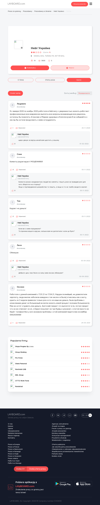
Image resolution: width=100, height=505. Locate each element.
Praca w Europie (14, 444)
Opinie (78, 80)
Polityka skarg (57, 454)
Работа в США (14, 461)
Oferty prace (50, 80)
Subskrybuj (31, 68)
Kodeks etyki (57, 456)
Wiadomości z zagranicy (61, 440)
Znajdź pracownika (59, 431)
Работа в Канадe (14, 463)
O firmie (21, 80)
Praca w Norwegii (14, 451)
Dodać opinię (15, 93)
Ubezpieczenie (13, 431)
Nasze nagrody (14, 435)
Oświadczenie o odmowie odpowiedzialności (69, 449)
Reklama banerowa (15, 433)
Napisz (71, 68)
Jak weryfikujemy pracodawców (64, 447)
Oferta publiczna (58, 444)
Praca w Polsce (13, 447)
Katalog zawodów (58, 433)
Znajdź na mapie (58, 426)
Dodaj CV (20, 469)
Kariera (10, 426)
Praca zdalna (13, 458)
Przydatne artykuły (59, 438)
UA (87, 415)
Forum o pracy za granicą (61, 428)
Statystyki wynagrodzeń (61, 435)
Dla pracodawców (80, 4)
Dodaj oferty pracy (37, 469)
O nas (10, 424)
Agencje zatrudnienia (60, 424)
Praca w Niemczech (15, 449)
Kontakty (11, 438)
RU (83, 415)
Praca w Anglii (13, 454)
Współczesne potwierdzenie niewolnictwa (68, 451)
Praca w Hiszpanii (14, 456)
